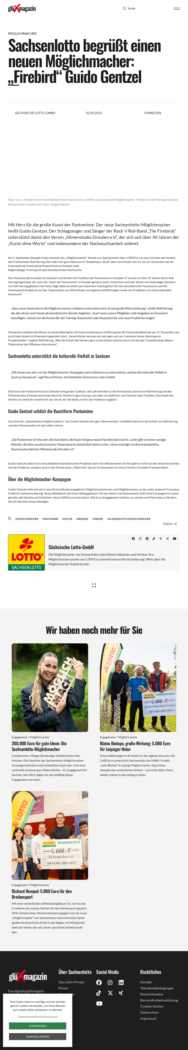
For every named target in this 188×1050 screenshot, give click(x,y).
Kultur (67, 518)
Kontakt (146, 982)
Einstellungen (37, 1036)
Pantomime (50, 518)
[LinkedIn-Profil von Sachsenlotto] (147, 538)
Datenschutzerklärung (30, 1016)
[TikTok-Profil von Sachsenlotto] (154, 538)
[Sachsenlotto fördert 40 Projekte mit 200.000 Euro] (50, 687)
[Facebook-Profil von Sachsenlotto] (133, 538)
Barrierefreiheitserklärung (159, 1000)
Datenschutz (149, 1012)
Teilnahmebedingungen (157, 988)
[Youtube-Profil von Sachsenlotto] (174, 538)
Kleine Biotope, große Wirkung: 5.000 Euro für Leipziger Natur (135, 746)
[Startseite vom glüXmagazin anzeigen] (28, 976)
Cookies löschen (151, 1006)
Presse (63, 988)
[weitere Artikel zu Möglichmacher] (94, 584)
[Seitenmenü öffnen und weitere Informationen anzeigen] (177, 8)
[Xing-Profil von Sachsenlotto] (168, 538)
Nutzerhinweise (151, 994)
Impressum (148, 1018)
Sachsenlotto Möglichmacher (128, 518)
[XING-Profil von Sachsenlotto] (121, 993)
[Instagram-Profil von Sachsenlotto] (140, 538)
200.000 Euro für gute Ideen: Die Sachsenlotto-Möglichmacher (39, 746)
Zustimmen (37, 1026)
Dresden (82, 518)
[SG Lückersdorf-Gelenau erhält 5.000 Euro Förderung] (50, 835)
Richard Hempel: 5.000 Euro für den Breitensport (42, 894)
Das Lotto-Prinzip (71, 982)
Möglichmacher (26, 518)
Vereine (97, 518)
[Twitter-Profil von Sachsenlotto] (160, 538)
